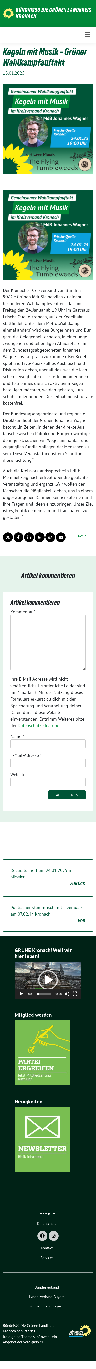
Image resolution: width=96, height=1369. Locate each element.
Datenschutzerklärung (39, 725)
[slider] (44, 994)
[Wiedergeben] (21, 993)
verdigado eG (33, 1342)
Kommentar (22, 612)
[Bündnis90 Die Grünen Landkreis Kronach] (8, 13)
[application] (48, 980)
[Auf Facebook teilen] (18, 537)
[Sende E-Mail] (61, 537)
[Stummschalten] (66, 993)
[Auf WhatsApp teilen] (50, 537)
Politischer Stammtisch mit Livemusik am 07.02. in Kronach (48, 914)
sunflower (41, 1336)
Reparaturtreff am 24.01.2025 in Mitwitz (48, 876)
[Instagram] (54, 1236)
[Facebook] (42, 1236)
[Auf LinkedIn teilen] (29, 537)
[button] (48, 980)
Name (17, 736)
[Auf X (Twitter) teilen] (8, 537)
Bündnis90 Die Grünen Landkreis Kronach (53, 13)
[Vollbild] (74, 993)
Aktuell (83, 536)
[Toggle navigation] (87, 35)
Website (17, 774)
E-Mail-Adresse (26, 755)
